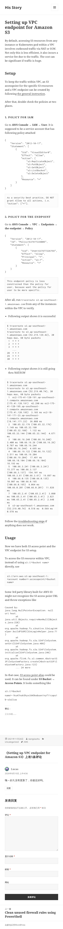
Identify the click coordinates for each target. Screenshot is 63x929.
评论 (8, 814)
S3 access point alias (32, 675)
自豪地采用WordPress (15, 924)
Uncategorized (12, 741)
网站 (7, 882)
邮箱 (8, 869)
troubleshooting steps (31, 521)
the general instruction (31, 93)
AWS (26, 741)
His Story (13, 7)
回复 (9, 788)
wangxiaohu (34, 738)
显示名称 (10, 856)
